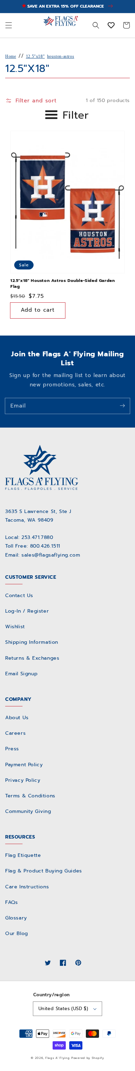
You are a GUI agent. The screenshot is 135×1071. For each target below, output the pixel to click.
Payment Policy (24, 764)
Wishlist (15, 626)
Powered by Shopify (87, 1058)
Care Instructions (27, 886)
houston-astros (60, 56)
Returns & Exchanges (32, 658)
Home (10, 56)
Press (12, 748)
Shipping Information (31, 642)
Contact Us (19, 595)
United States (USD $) (63, 1008)
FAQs (11, 902)
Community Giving (28, 811)
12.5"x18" (35, 56)
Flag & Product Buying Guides (43, 871)
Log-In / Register (27, 611)
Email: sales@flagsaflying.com (42, 555)
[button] (8, 25)
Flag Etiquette (23, 855)
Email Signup (21, 673)
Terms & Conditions (30, 795)
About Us (17, 717)
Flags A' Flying (57, 1058)
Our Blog (16, 933)
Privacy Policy (22, 780)
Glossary (16, 918)
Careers (15, 733)
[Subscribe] (122, 405)
